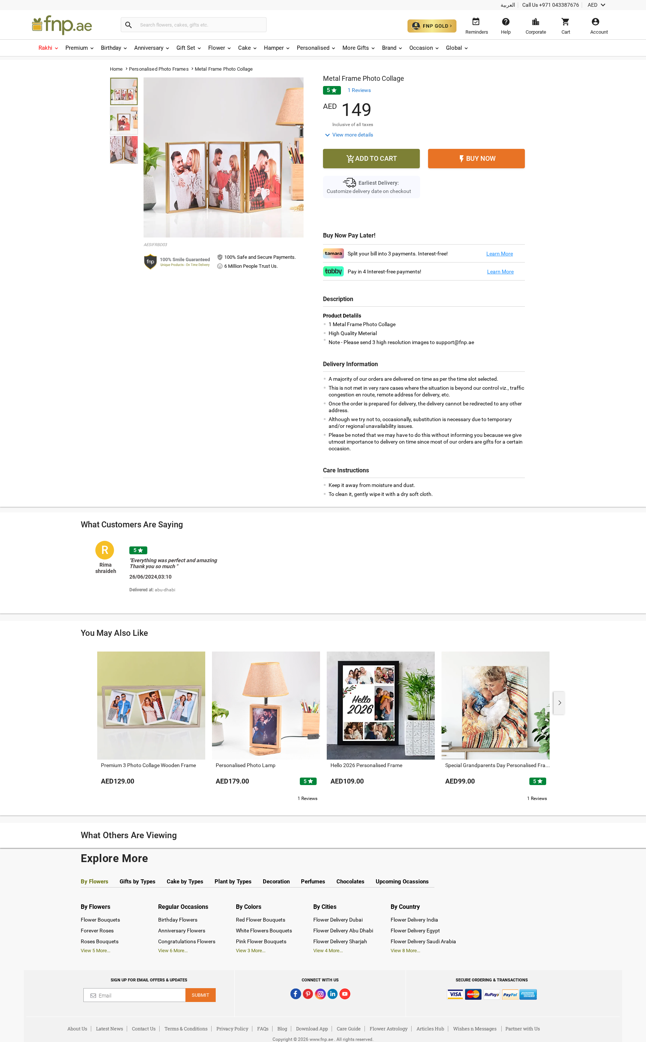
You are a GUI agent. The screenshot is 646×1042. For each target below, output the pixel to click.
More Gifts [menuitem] (355, 48)
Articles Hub (430, 1029)
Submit (200, 995)
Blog (282, 1029)
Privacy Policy (232, 1029)
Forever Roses (97, 931)
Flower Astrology (388, 1029)
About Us (77, 1029)
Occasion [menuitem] (421, 48)
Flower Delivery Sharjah (340, 941)
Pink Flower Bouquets (261, 941)
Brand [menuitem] (389, 48)
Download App (312, 1029)
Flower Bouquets (100, 920)
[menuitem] (49, 48)
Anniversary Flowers (181, 931)
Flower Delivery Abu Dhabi (343, 931)
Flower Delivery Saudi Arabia (423, 941)
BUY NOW (476, 158)
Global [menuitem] (454, 48)
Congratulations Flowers (186, 941)
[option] (167, 572)
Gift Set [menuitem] (185, 48)
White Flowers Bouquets (264, 931)
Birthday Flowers (177, 920)
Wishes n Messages (474, 1029)
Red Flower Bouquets (260, 920)
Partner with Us (522, 1029)
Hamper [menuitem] (274, 48)
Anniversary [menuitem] (148, 48)
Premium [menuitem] (76, 48)
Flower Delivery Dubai (338, 920)
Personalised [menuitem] (313, 48)
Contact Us (144, 1029)
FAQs (262, 1029)
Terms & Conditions (185, 1029)
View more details (348, 135)
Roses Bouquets (100, 941)
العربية (508, 5)
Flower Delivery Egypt (415, 931)
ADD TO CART (371, 158)
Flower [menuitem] (216, 48)
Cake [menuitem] (244, 48)
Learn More (499, 254)
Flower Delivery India (414, 920)
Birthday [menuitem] (111, 48)
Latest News (109, 1029)
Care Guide (349, 1029)
